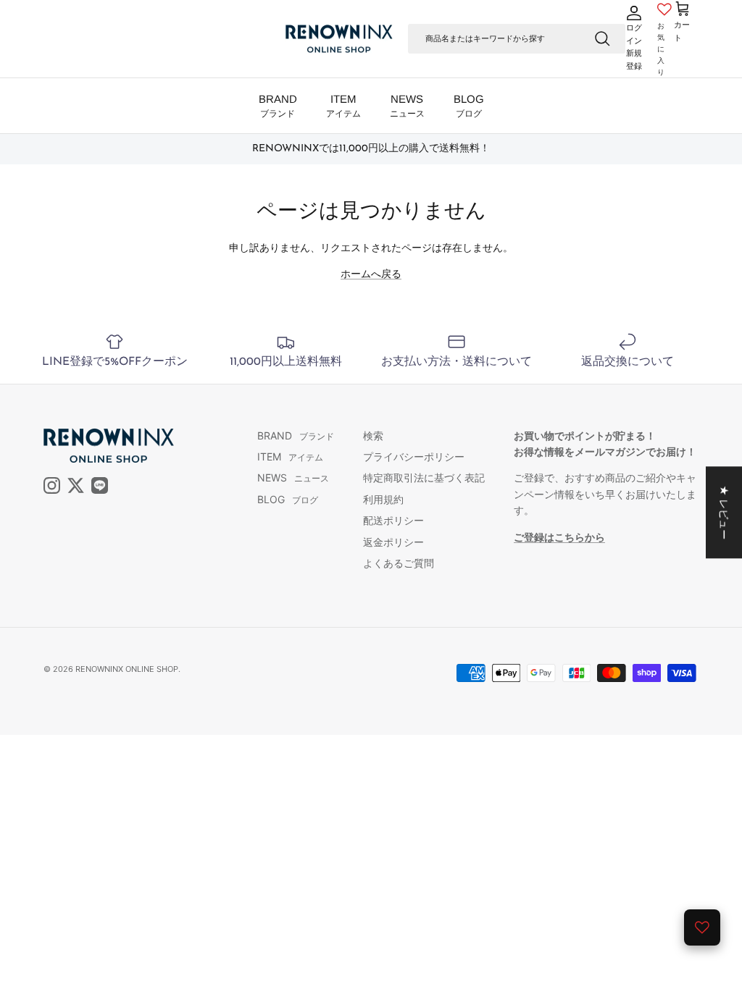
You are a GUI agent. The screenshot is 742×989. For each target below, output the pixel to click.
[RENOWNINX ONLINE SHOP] (339, 39)
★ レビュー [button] (724, 512)
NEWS (407, 106)
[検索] (602, 38)
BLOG (469, 106)
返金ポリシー (393, 542)
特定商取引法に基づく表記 (424, 477)
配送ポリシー (393, 520)
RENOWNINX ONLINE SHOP (126, 669)
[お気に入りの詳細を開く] (702, 927)
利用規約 (383, 499)
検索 (373, 435)
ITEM (343, 106)
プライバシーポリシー (413, 456)
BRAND (278, 106)
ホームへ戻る (371, 273)
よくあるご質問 (398, 563)
